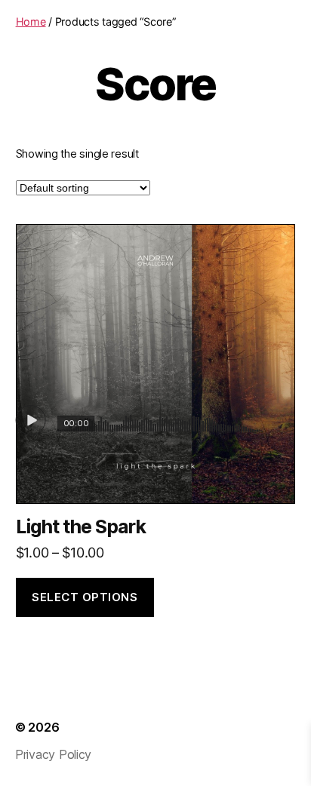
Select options (84, 597)
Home (31, 21)
